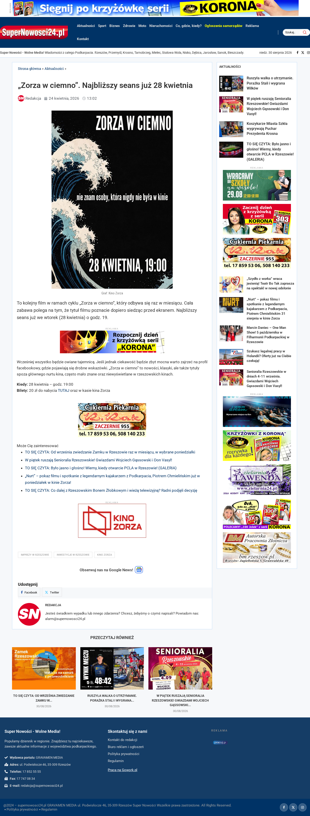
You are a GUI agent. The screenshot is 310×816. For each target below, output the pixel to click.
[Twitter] (303, 52)
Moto (142, 26)
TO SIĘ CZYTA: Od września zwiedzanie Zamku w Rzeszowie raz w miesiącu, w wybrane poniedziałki (110, 452)
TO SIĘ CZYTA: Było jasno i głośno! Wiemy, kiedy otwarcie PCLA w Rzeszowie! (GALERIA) (101, 468)
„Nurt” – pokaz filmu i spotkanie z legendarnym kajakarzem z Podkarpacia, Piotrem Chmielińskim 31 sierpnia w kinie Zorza (267, 308)
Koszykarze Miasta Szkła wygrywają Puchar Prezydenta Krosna (267, 128)
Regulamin (49, 809)
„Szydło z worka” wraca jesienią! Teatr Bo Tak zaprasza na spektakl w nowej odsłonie (270, 283)
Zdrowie (129, 26)
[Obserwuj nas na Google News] (139, 572)
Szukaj (305, 32)
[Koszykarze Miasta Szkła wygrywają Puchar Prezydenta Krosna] (231, 129)
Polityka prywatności (22, 809)
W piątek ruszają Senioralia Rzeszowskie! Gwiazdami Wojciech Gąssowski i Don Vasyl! (98, 460)
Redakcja (53, 605)
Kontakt (83, 39)
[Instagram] (308, 52)
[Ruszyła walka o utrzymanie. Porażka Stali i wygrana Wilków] (112, 668)
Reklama (252, 26)
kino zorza (104, 554)
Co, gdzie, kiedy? (189, 26)
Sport (102, 26)
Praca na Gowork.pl (122, 770)
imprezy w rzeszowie (35, 554)
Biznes (114, 26)
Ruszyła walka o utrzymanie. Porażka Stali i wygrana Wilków (270, 83)
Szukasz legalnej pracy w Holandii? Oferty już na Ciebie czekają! (269, 356)
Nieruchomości (160, 26)
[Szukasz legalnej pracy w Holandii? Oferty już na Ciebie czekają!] (231, 357)
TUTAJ (63, 390)
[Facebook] (297, 52)
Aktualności (86, 26)
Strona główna (29, 68)
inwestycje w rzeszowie (73, 554)
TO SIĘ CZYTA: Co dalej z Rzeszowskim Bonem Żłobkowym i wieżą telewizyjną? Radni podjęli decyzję (111, 490)
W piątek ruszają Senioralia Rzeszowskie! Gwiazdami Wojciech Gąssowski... (180, 700)
